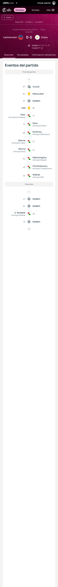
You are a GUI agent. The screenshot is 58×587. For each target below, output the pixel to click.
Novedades (23, 55)
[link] (20, 10)
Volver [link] (8, 17)
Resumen (9, 55)
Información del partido (44, 55)
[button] (50, 10)
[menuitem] (21, 10)
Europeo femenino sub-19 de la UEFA (6, 10)
